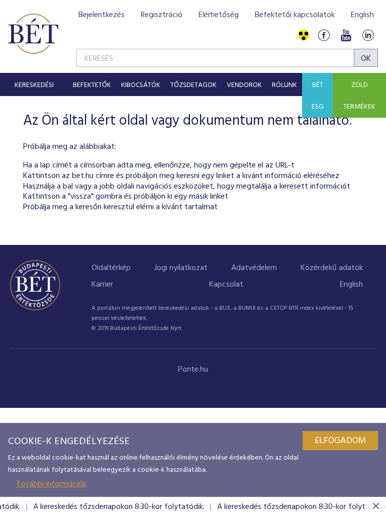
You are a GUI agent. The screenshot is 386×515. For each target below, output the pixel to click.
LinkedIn (368, 35)
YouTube (346, 35)
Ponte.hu (193, 369)
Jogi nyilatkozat (181, 268)
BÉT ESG (318, 96)
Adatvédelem (254, 268)
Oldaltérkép (111, 268)
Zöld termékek (359, 96)
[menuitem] (34, 84)
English (362, 15)
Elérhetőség (219, 15)
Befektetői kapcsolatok (295, 15)
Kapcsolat (226, 284)
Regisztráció (161, 15)
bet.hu (82, 176)
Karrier (102, 284)
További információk (51, 484)
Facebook (324, 35)
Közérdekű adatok (332, 268)
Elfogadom (340, 441)
